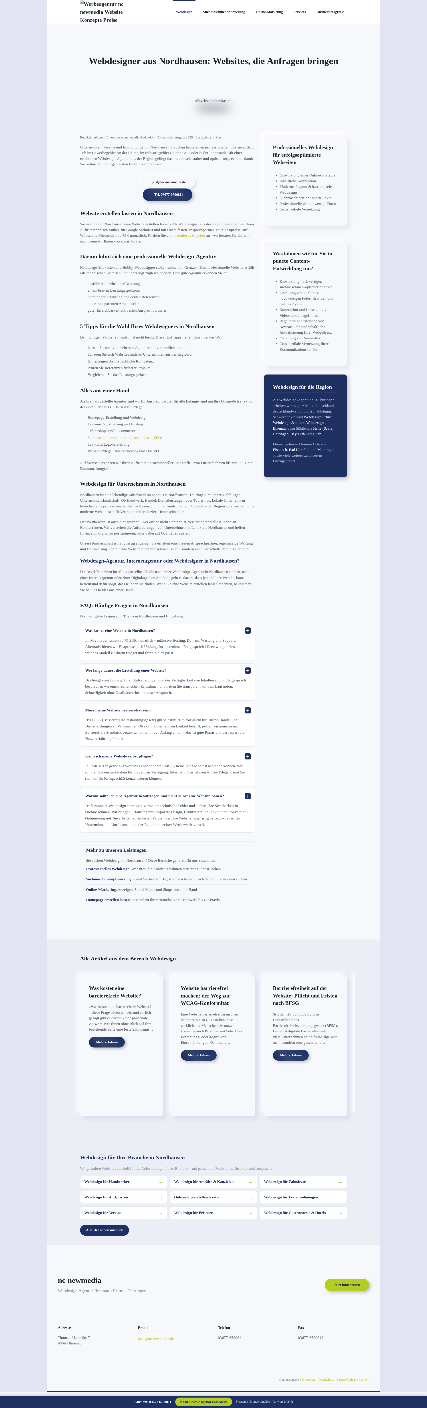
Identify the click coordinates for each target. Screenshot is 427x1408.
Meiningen (325, 450)
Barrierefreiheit (346, 1379)
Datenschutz (326, 1379)
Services (300, 12)
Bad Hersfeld (299, 450)
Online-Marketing (269, 12)
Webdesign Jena (285, 423)
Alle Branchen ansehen (104, 1230)
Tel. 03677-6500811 (168, 194)
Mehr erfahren (107, 1042)
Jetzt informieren (347, 1285)
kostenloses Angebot (189, 235)
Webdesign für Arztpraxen (123, 1197)
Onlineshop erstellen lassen (213, 1197)
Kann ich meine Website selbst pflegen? (119, 756)
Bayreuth (297, 434)
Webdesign (184, 12)
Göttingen (281, 434)
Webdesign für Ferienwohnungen (303, 1197)
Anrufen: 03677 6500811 (152, 1402)
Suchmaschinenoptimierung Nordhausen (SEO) (125, 438)
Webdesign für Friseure (213, 1212)
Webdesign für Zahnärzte (303, 1181)
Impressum (309, 1379)
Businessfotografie (330, 12)
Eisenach (280, 450)
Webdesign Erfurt (318, 417)
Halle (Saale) (323, 428)
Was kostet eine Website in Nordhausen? (120, 630)
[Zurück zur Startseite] (112, 12)
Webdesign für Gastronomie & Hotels (303, 1212)
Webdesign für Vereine (123, 1212)
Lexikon (364, 1379)
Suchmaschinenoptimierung (224, 12)
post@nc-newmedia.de (169, 182)
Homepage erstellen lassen (108, 900)
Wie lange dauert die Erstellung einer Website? (125, 670)
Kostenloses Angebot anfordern (203, 1402)
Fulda (317, 434)
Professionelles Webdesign (107, 869)
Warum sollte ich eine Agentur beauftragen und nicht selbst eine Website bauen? (154, 796)
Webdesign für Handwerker (123, 1181)
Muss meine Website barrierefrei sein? (118, 710)
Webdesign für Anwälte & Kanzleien (213, 1181)
